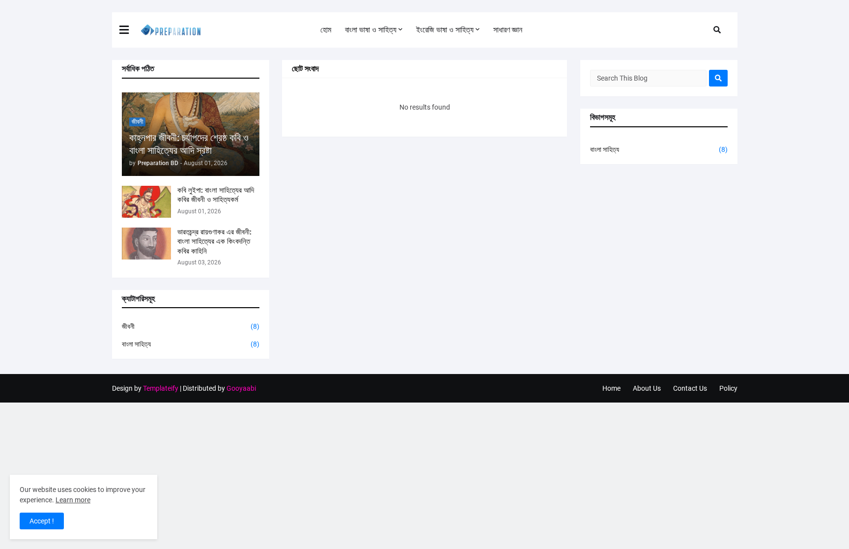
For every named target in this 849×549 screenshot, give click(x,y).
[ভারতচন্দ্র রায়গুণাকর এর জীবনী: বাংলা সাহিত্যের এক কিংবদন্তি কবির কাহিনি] (146, 244)
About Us (647, 388)
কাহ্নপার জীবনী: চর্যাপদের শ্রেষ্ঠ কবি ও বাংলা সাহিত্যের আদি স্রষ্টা (189, 144)
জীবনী (190, 326)
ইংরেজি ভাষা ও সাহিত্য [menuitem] (445, 29)
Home (611, 388)
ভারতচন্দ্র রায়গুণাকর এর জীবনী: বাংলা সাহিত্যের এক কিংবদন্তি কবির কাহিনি (214, 242)
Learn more (73, 500)
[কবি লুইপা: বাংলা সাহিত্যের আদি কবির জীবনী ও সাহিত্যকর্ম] (146, 202)
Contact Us (690, 388)
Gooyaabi (241, 388)
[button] (130, 30)
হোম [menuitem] (325, 29)
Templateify (160, 388)
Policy (728, 388)
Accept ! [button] (41, 521)
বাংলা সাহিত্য (190, 344)
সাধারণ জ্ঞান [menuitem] (507, 29)
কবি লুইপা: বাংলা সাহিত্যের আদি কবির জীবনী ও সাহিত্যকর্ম (215, 195)
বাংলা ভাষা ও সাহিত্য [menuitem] (370, 29)
